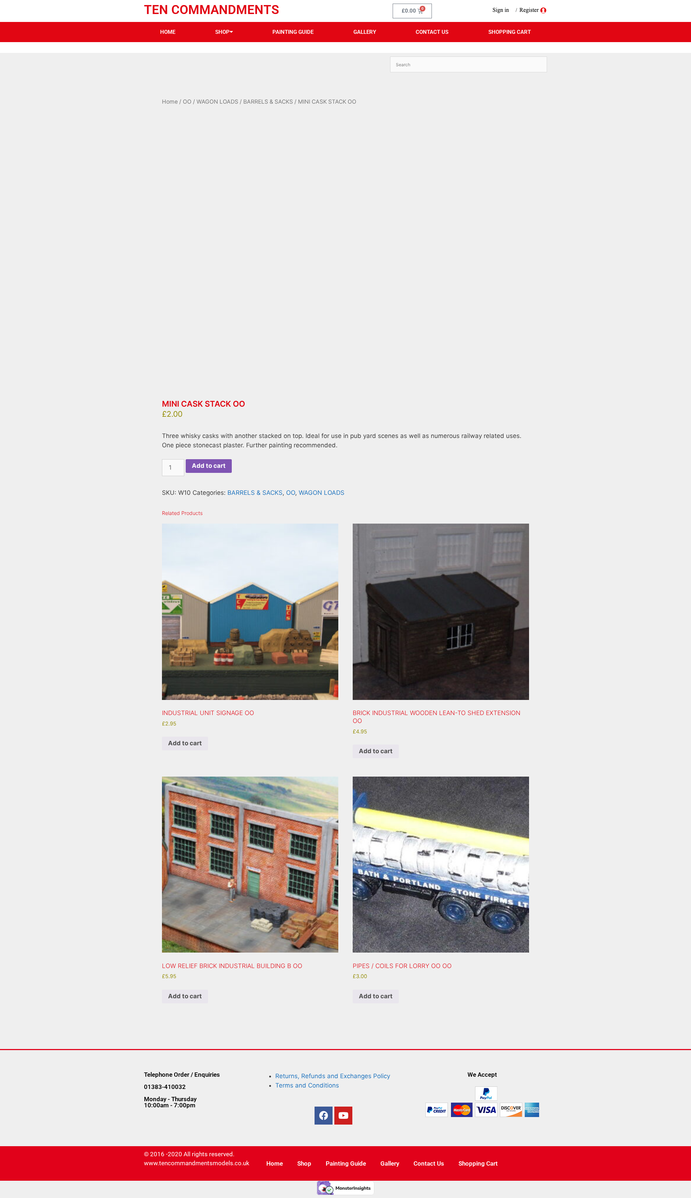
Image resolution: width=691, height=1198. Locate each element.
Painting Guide (292, 32)
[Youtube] (343, 1116)
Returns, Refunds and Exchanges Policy (332, 1076)
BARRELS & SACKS (268, 101)
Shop (222, 32)
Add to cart (209, 465)
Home (167, 32)
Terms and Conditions (307, 1085)
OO (187, 101)
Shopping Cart (509, 32)
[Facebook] (324, 1116)
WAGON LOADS (217, 101)
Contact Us (432, 32)
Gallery (364, 32)
